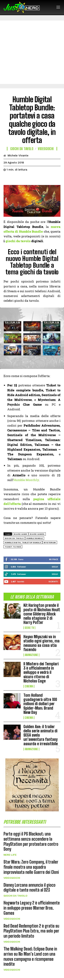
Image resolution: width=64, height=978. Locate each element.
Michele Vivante (18, 155)
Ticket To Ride (13, 547)
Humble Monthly (26, 480)
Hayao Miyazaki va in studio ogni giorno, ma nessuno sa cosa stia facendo (41, 643)
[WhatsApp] (31, 178)
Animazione (31, 655)
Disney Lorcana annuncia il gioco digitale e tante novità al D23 (29, 887)
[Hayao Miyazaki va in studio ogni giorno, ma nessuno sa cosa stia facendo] (12, 642)
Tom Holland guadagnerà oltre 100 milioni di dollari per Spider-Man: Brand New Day (40, 704)
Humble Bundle (34, 538)
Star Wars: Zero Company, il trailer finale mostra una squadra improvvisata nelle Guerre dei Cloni (31, 867)
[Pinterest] (23, 178)
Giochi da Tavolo (15, 895)
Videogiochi (12, 878)
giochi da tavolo (18, 241)
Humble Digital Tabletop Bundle (23, 542)
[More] (40, 178)
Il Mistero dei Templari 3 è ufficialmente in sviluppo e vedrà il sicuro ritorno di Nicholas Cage (41, 672)
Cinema (29, 686)
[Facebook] (7, 178)
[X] (15, 178)
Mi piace (53, 559)
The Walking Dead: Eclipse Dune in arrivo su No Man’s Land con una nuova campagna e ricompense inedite (30, 956)
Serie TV (29, 627)
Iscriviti (53, 581)
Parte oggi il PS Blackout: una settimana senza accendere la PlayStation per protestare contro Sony (31, 841)
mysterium (50, 542)
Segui (55, 566)
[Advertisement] (32, 52)
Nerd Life (10, 855)
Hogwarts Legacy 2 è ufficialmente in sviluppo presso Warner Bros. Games (32, 908)
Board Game (20, 534)
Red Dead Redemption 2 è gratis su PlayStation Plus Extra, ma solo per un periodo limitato (31, 931)
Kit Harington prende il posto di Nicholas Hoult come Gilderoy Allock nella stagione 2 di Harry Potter (41, 614)
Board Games (37, 534)
